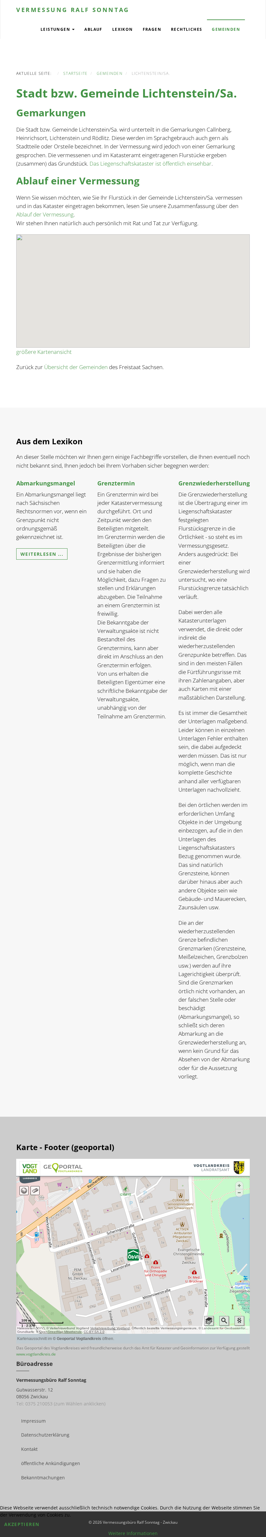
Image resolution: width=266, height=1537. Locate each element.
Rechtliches (186, 29)
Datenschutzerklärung (45, 1435)
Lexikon (122, 29)
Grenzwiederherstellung (214, 483)
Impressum (33, 1421)
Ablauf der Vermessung (45, 214)
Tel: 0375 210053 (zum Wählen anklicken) (60, 1404)
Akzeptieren (21, 1524)
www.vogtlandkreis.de (36, 1354)
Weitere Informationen (133, 1533)
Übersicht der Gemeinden (76, 367)
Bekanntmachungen (43, 1477)
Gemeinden (226, 29)
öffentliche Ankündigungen (50, 1463)
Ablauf (93, 29)
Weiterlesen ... (41, 554)
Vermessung (72, 10)
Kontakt (29, 1449)
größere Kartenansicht (44, 351)
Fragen (152, 29)
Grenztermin (116, 483)
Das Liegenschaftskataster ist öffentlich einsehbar (151, 163)
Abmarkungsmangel (45, 483)
